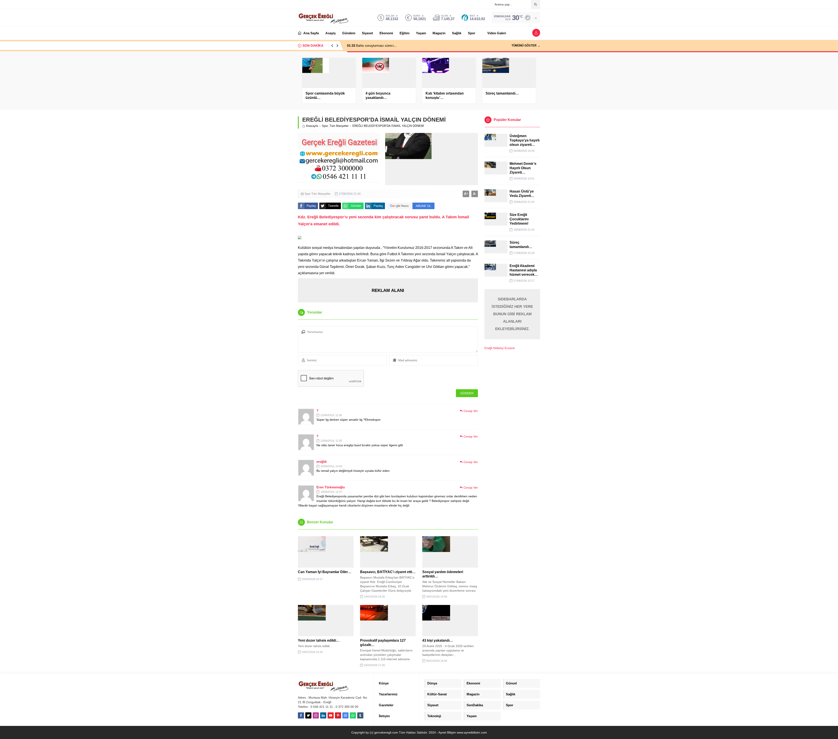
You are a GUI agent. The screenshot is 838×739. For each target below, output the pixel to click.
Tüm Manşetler (339, 125)
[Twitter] (308, 715)
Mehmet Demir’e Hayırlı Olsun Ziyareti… (523, 168)
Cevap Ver (471, 411)
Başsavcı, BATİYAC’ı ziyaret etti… (388, 572)
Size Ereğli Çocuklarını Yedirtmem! (519, 219)
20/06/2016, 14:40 (331, 466)
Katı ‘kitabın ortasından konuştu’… (445, 95)
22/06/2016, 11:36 (331, 415)
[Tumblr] (360, 715)
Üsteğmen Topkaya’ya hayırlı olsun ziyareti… (524, 140)
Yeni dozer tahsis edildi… (319, 640)
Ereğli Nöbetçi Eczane (499, 348)
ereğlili (321, 461)
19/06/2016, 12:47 (331, 491)
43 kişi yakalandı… (437, 640)
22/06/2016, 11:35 (331, 440)
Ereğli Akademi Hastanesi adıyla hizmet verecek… (524, 270)
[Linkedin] (323, 715)
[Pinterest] (338, 715)
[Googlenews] (345, 715)
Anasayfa (312, 125)
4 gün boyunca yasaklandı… (378, 95)
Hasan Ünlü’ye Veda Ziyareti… (522, 193)
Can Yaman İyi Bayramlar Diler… (324, 572)
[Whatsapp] (353, 715)
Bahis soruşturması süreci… (372, 45)
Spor (325, 125)
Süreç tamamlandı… (502, 93)
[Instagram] (316, 715)
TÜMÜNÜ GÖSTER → (526, 45)
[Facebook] (301, 715)
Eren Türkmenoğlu (330, 487)
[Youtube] (331, 715)
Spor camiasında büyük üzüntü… (325, 95)
